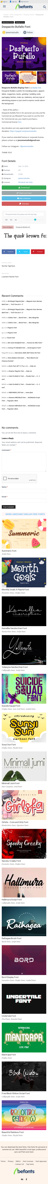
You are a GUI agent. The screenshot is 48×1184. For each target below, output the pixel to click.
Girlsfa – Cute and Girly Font (15, 822)
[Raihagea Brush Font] (24, 921)
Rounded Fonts (16, 1019)
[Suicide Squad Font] (24, 689)
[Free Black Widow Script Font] (24, 1076)
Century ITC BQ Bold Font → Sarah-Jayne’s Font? (24, 348)
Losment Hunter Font (10, 277)
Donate (25, 203)
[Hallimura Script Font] (24, 882)
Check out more (25, 193)
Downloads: (9, 174)
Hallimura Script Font (12, 899)
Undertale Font (9, 1016)
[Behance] (22, 1179)
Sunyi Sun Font (9, 744)
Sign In (4, 1)
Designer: (7, 178)
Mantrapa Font (9, 1054)
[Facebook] (26, 1179)
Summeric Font (9, 551)
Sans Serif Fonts (19, 709)
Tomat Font (11, 338)
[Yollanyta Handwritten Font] (24, 650)
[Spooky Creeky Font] (24, 844)
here (19, 122)
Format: (7, 170)
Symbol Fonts (31, 709)
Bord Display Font (10, 977)
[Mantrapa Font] (24, 1037)
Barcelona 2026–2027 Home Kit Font (27, 353)
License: (7, 182)
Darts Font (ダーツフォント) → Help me (22, 366)
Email (5, 497)
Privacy (10, 1161)
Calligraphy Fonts (8, 670)
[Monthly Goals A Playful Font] (24, 572)
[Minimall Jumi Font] (24, 766)
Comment (6, 450)
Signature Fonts (22, 825)
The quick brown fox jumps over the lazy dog (25, 235)
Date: (6, 166)
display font (36, 88)
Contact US (19, 1164)
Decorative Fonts (8, 22)
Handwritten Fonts (9, 631)
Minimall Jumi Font (11, 783)
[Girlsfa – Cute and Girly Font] (24, 805)
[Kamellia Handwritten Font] (24, 611)
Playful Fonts (18, 748)
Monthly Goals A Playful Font (15, 589)
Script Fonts (6, 554)
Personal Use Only (25, 182)
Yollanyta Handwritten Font (15, 667)
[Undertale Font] (24, 999)
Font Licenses (28, 1161)
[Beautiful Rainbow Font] (24, 1115)
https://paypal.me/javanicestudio (23, 131)
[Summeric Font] (24, 534)
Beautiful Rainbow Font (13, 1132)
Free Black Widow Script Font (16, 1093)
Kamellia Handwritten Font (14, 628)
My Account (24, 1)
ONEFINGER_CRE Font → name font (21, 392)
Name (5, 487)
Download (25, 187)
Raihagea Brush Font (11, 938)
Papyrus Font (12, 328)
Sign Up (13, 1)
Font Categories (16, 14)
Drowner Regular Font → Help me (20, 371)
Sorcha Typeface (8, 266)
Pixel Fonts (6, 1019)
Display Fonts (29, 14)
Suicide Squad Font (11, 706)
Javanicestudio (24, 178)
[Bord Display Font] (24, 960)
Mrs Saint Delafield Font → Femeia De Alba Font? (25, 343)
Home (5, 14)
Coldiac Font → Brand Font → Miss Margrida (23, 318)
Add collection (25, 198)
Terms (3, 1161)
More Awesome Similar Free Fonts (25, 514)
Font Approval (41, 1161)
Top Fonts (30, 1164)
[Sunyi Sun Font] (24, 727)
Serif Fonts (18, 786)
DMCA (18, 1161)
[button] (44, 8)
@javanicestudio (26, 146)
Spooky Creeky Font (11, 861)
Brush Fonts (6, 941)
